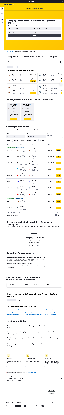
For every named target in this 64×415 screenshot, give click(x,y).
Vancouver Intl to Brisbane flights (13, 309)
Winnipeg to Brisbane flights (12, 312)
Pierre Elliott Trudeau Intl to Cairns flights (33, 314)
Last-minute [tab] (21, 67)
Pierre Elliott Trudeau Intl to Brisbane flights (34, 310)
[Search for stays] (2, 11)
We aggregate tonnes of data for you (15, 378)
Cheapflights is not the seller (13, 376)
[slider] (62, 137)
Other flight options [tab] (23, 302)
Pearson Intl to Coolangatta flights (14, 316)
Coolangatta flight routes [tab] (33, 300)
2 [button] (58, 215)
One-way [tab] (28, 67)
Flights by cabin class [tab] (12, 302)
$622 (10, 23)
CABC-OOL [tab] (31, 245)
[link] (13, 119)
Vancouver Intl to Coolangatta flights (51, 312)
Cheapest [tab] (10, 67)
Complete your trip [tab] (21, 300)
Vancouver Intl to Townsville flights (50, 314)
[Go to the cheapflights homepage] (9, 4)
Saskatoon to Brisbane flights (13, 314)
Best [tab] (15, 67)
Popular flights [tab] (32, 302)
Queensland (11, 51)
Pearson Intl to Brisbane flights (31, 309)
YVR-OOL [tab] (34, 232)
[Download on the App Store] (51, 393)
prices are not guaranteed (32, 372)
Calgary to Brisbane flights (49, 309)
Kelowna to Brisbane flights (30, 312)
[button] (62, 1)
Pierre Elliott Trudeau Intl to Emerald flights (52, 316)
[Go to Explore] (2, 16)
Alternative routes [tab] (11, 300)
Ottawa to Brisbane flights (49, 310)
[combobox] (22, 25)
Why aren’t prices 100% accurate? (14, 380)
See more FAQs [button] (26, 269)
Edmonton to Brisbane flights (13, 310)
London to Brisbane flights (30, 316)
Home (7, 51)
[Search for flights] (2, 8)
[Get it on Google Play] (51, 390)
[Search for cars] (2, 13)
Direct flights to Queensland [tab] (46, 300)
